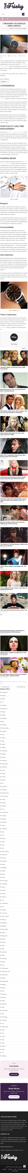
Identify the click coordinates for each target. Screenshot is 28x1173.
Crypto (3, 773)
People (3, 961)
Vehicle (3, 1046)
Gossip (3, 838)
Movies (3, 939)
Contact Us (10, 1169)
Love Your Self (5, 916)
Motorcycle (4, 935)
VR (2, 1052)
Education (4, 789)
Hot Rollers (4, 883)
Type (3, 1039)
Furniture (4, 815)
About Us (4, 1169)
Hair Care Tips (5, 851)
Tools (3, 1030)
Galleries (4, 819)
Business (4, 724)
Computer (4, 760)
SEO (3, 991)
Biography (4, 718)
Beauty (3, 711)
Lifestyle (4, 909)
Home (3, 877)
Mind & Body (5, 929)
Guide (3, 841)
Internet (4, 893)
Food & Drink (5, 812)
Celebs (3, 744)
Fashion (4, 802)
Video (3, 1049)
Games (3, 825)
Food (3, 809)
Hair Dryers (4, 854)
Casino (3, 737)
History (3, 870)
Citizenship (4, 750)
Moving (3, 942)
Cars (3, 734)
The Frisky (4, 55)
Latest (15, 1169)
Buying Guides (5, 728)
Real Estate (4, 974)
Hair (3, 848)
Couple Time (5, 763)
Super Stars (5, 1010)
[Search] (23, 14)
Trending (24, 681)
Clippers (4, 754)
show (7, 81)
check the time (8, 681)
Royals (3, 987)
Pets (3, 965)
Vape (3, 1043)
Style (15, 55)
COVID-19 (4, 767)
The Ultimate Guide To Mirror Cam (22, 686)
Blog (3, 721)
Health (3, 864)
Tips (3, 1023)
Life (3, 906)
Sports (3, 1000)
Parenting (4, 958)
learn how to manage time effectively (15, 132)
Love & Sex (4, 913)
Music (3, 945)
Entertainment (5, 793)
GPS (15, 245)
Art (2, 702)
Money (3, 932)
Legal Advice (5, 903)
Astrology (4, 705)
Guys (3, 845)
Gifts (3, 832)
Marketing (4, 922)
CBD (3, 741)
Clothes (4, 757)
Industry (4, 890)
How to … (4, 887)
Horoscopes (5, 880)
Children (4, 747)
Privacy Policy (15, 1170)
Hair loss (4, 857)
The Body (4, 1020)
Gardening (4, 828)
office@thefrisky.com (8, 1146)
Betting (3, 715)
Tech (3, 1013)
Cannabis (4, 731)
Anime (3, 698)
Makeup (4, 919)
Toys (3, 1033)
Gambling (4, 822)
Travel (3, 1036)
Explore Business (14, 1096)
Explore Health (14, 1074)
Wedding (4, 1056)
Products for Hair (6, 971)
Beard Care (4, 708)
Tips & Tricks (5, 1026)
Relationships (5, 981)
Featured (4, 806)
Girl (3, 835)
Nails (3, 948)
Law (3, 900)
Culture (3, 776)
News (3, 955)
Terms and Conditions (22, 1169)
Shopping (4, 994)
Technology (4, 1017)
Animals (4, 695)
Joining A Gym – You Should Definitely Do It (7, 686)
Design (3, 780)
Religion (4, 984)
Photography (5, 968)
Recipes (4, 978)
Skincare (4, 997)
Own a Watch (19, 681)
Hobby (3, 874)
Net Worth (4, 952)
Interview (4, 896)
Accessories (5, 692)
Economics (4, 786)
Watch (1, 683)
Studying (4, 1004)
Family (3, 799)
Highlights (4, 867)
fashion (13, 681)
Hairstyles (4, 861)
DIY (3, 783)
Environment (5, 796)
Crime (3, 770)
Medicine (4, 926)
